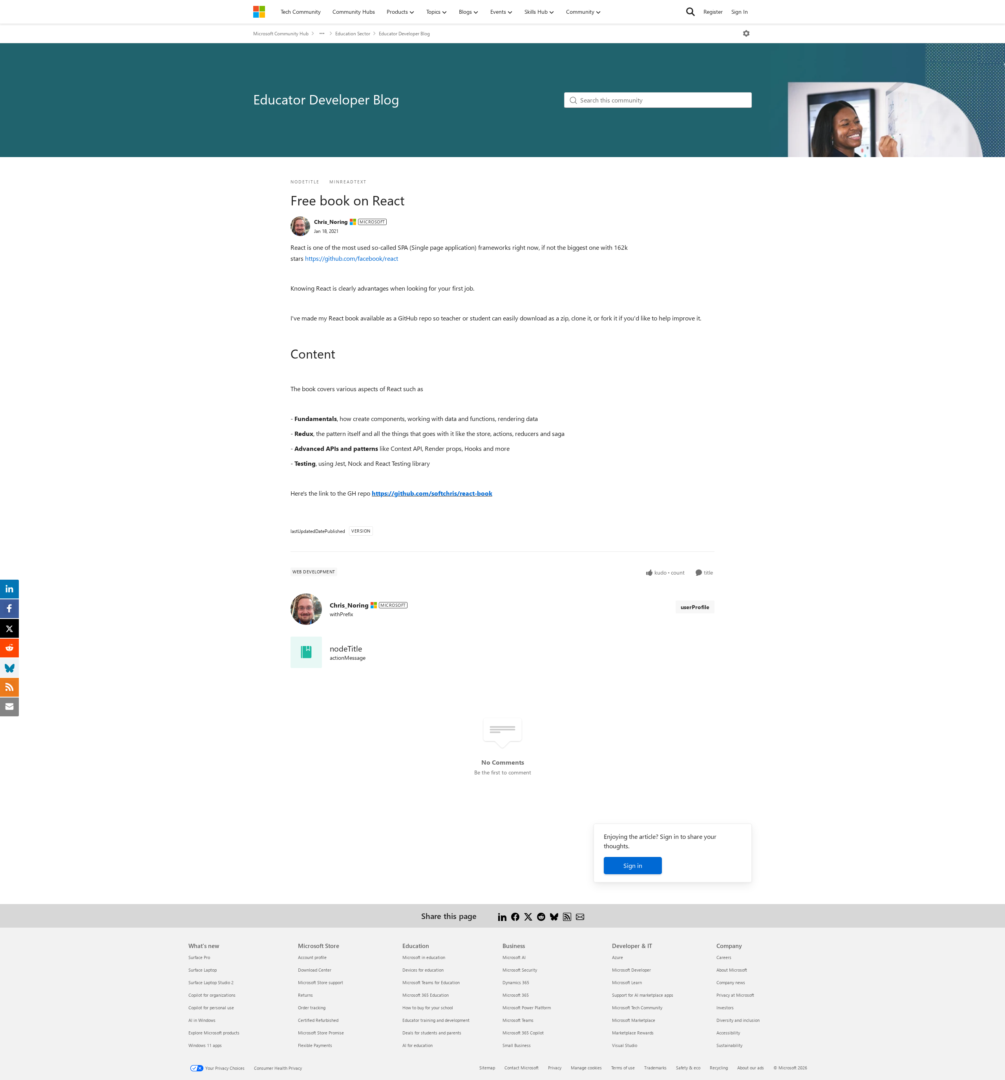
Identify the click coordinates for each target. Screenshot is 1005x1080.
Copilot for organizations (212, 995)
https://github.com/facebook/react (351, 258)
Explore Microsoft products (213, 1033)
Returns (305, 995)
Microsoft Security (519, 970)
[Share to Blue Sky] (554, 916)
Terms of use (623, 1068)
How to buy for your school (427, 1007)
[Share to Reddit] (541, 916)
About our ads (750, 1068)
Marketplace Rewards (633, 1033)
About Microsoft (731, 970)
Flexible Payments (315, 1045)
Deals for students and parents (431, 1033)
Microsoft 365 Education (425, 995)
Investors (725, 1007)
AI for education (417, 1045)
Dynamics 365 (515, 982)
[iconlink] (306, 652)
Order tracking (311, 1007)
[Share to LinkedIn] (502, 916)
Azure (617, 957)
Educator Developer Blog (404, 33)
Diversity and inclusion (738, 1020)
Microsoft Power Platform (526, 1007)
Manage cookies (586, 1068)
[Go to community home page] (259, 12)
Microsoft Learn (627, 982)
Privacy (554, 1068)
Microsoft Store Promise (321, 1033)
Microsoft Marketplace (633, 1020)
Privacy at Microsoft (735, 995)
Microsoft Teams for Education (431, 982)
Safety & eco (688, 1068)
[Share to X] (528, 916)
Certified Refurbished (318, 1020)
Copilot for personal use (211, 1007)
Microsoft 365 (515, 995)
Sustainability (729, 1045)
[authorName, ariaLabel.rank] (300, 226)
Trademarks (655, 1068)
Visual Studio (624, 1045)
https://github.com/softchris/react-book (432, 493)
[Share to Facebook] (515, 916)
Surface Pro (199, 957)
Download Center (314, 970)
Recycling (719, 1068)
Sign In (739, 11)
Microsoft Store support (320, 982)
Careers (723, 957)
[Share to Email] (580, 916)
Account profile (312, 957)
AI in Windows (202, 1020)
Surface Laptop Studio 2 (211, 982)
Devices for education (423, 970)
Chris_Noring (331, 221)
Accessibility (728, 1033)
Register (713, 11)
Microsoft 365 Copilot (523, 1033)
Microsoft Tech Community (637, 1007)
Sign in (632, 865)
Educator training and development (436, 1020)
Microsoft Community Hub (281, 33)
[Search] (690, 11)
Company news (730, 982)
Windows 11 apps (205, 1045)
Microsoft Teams (518, 1020)
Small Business (516, 1045)
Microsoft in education (423, 957)
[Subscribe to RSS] (567, 916)
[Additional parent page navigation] (322, 33)
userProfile (695, 607)
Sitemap (487, 1068)
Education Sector (352, 33)
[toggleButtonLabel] (746, 33)
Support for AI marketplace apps (642, 995)
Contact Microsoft (521, 1068)
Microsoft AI (514, 957)
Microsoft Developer (631, 970)
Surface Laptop (202, 970)
